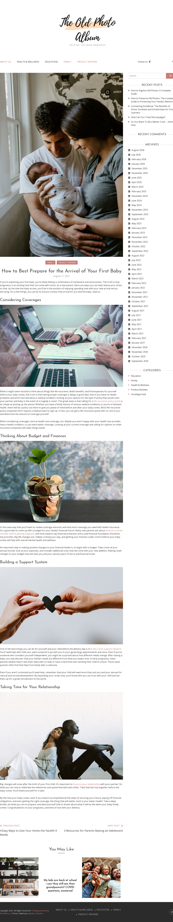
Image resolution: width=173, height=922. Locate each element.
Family (67, 61)
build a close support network (106, 648)
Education (51, 61)
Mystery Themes (35, 913)
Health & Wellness (28, 61)
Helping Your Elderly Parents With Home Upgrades (19, 887)
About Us (5, 61)
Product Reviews (87, 61)
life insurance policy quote (107, 401)
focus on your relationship (86, 784)
